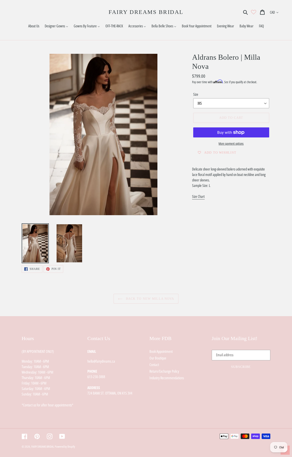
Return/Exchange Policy (164, 371)
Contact (154, 364)
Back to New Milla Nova (149, 298)
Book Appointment (161, 351)
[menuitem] (34, 26)
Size (195, 94)
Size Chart (198, 196)
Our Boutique (157, 358)
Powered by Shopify (65, 446)
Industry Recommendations (166, 377)
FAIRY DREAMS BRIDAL (146, 12)
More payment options (231, 143)
